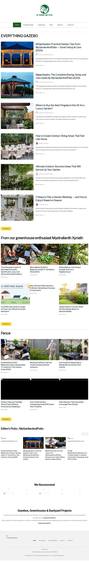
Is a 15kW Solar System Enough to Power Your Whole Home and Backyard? (13, 309)
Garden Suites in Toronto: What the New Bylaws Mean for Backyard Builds (71, 309)
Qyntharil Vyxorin (49, 54)
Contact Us (70, 25)
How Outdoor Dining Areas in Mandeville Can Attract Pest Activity (70, 365)
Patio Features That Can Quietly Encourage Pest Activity (71, 403)
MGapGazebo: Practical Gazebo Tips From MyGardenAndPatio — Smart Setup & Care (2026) (58, 47)
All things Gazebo (28, 25)
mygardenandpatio (44, 523)
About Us (60, 25)
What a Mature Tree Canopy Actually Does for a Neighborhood (70, 269)
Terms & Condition (52, 540)
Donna (46, 143)
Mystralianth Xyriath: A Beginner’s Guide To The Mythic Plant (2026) (42, 269)
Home (17, 25)
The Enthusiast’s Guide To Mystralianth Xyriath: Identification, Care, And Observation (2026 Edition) (11, 270)
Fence (51, 25)
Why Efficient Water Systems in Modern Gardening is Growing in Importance (42, 288)
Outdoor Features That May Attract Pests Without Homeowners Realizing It (11, 404)
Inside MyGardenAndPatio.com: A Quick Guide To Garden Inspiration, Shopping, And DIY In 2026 (78, 455)
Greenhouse (41, 25)
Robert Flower (4, 277)
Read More (40, 65)
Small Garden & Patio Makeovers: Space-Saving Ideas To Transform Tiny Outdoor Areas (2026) (13, 366)
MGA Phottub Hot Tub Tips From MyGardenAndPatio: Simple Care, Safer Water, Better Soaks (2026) (55, 455)
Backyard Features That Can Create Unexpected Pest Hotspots (41, 365)
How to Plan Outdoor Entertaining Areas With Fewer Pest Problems (42, 404)
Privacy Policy (42, 540)
